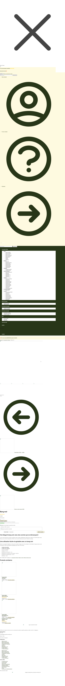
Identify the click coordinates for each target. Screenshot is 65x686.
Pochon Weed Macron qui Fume (5, 596)
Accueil (1, 340)
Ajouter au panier (3, 520)
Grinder (3, 644)
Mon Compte (4, 330)
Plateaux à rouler (5, 646)
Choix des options (11, 579)
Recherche (15, 75)
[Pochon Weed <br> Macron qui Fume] (9, 594)
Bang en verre (21, 557)
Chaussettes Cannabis (6, 653)
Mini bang (3, 645)
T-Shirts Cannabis (5, 648)
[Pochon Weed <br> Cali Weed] (9, 576)
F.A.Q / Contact (4, 131)
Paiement (3, 186)
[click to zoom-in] (21, 362)
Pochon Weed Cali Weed (4, 578)
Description (11, 531)
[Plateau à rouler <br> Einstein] (6, 618)
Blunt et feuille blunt (5, 643)
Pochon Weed (4, 647)
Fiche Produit (6, 531)
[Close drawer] (0, 66)
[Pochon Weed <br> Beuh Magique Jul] (9, 613)
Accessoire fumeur (6, 340)
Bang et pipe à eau (27, 557)
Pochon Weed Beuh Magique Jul (5, 615)
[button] (2, 514)
